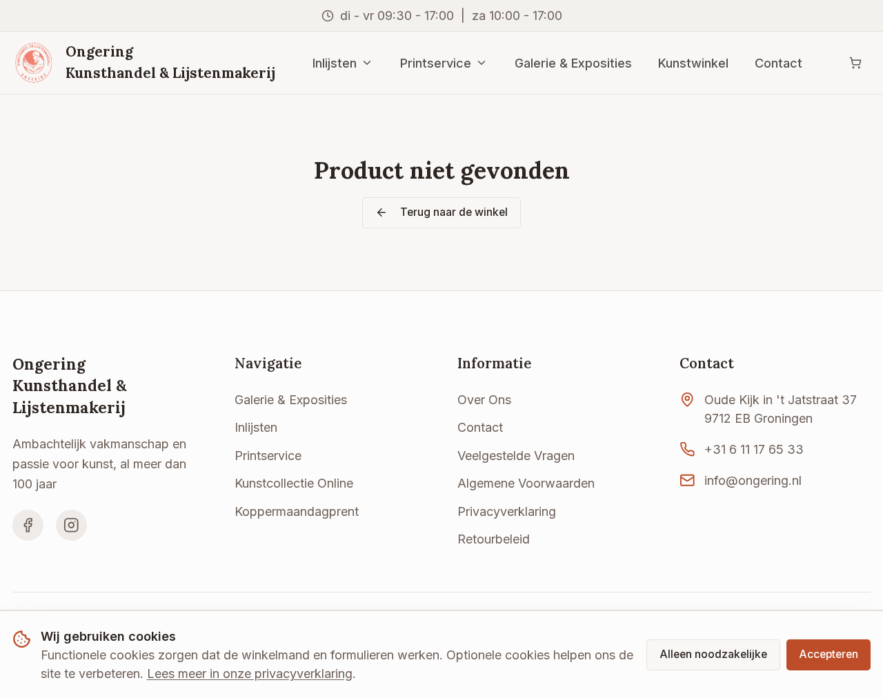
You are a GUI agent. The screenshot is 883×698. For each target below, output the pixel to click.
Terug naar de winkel (454, 212)
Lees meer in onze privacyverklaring (250, 673)
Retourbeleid (493, 539)
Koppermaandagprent (297, 511)
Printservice (435, 63)
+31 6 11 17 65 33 (754, 449)
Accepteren (828, 654)
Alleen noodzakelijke (713, 654)
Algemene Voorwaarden (526, 483)
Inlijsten (334, 63)
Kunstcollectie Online (294, 483)
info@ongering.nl (753, 480)
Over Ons (484, 399)
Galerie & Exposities (573, 63)
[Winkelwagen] (855, 63)
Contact (778, 63)
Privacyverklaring (506, 511)
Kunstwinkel (693, 63)
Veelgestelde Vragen (516, 455)
